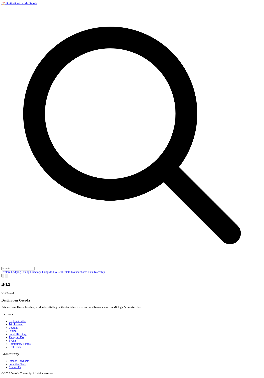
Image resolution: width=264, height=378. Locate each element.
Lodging (16, 271)
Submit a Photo (17, 364)
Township (99, 271)
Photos (83, 271)
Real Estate (63, 271)
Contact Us (15, 367)
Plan (90, 271)
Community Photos (20, 343)
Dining (25, 271)
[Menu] (6, 275)
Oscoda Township (19, 360)
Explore (5, 271)
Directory (35, 271)
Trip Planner (16, 324)
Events (75, 271)
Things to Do (49, 271)
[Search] (2, 275)
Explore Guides (17, 321)
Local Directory (18, 334)
